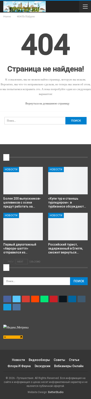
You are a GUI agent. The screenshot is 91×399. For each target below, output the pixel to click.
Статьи (74, 360)
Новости (11, 169)
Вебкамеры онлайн (68, 366)
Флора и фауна (19, 366)
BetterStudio (55, 392)
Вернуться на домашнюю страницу (47, 103)
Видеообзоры (39, 360)
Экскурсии (42, 366)
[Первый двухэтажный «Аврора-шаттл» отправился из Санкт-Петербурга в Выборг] (23, 226)
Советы (59, 360)
